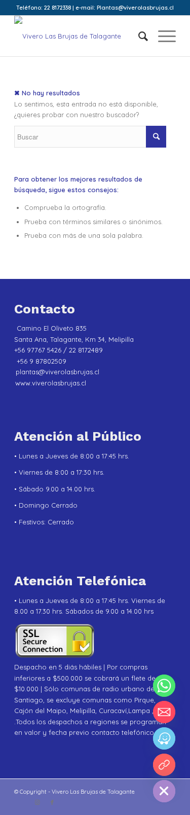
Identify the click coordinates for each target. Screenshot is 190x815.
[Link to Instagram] (37, 802)
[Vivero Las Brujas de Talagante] (78, 36)
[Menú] (162, 36)
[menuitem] (138, 36)
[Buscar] (138, 36)
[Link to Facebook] (52, 802)
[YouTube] (164, 765)
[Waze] (164, 738)
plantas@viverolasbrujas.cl (57, 372)
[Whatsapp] (164, 686)
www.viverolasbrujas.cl (50, 383)
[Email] (164, 712)
